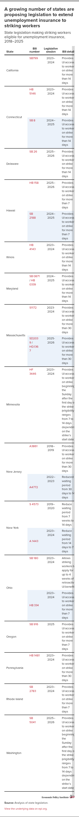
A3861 (33, 446)
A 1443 (33, 541)
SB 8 (32, 120)
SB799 (33, 58)
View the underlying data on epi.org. (25, 808)
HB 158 (34, 183)
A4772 (33, 487)
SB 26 (33, 151)
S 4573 (33, 504)
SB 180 (33, 558)
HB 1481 (34, 655)
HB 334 (34, 605)
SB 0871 (34, 276)
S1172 (33, 307)
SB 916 (33, 624)
